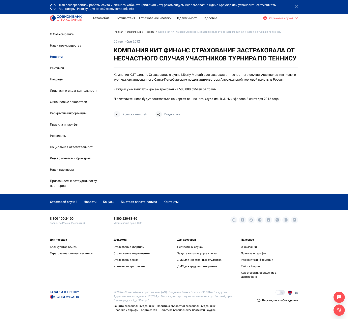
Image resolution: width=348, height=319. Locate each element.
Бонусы (108, 202)
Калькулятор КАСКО (63, 246)
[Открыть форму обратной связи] (339, 310)
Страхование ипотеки (155, 18)
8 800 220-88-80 (125, 218)
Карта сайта (149, 310)
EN (296, 292)
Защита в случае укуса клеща (197, 253)
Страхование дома (126, 259)
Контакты (171, 202)
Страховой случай (63, 202)
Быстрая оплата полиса (139, 202)
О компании (134, 31)
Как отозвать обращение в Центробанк (259, 274)
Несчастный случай (190, 246)
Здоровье (210, 18)
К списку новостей (134, 114)
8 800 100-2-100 (62, 218)
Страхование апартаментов (132, 253)
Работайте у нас (251, 266)
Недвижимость (187, 18)
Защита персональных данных (134, 306)
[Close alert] (296, 7)
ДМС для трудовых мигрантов (197, 266)
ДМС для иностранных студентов (199, 259)
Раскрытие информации (257, 259)
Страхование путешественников (71, 253)
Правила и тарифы (253, 253)
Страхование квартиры (129, 246)
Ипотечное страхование (129, 266)
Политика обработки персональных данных (186, 306)
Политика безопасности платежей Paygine (188, 310)
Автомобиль (102, 18)
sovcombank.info (121, 9)
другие (222, 292)
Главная (119, 31)
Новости (149, 31)
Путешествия (125, 18)
